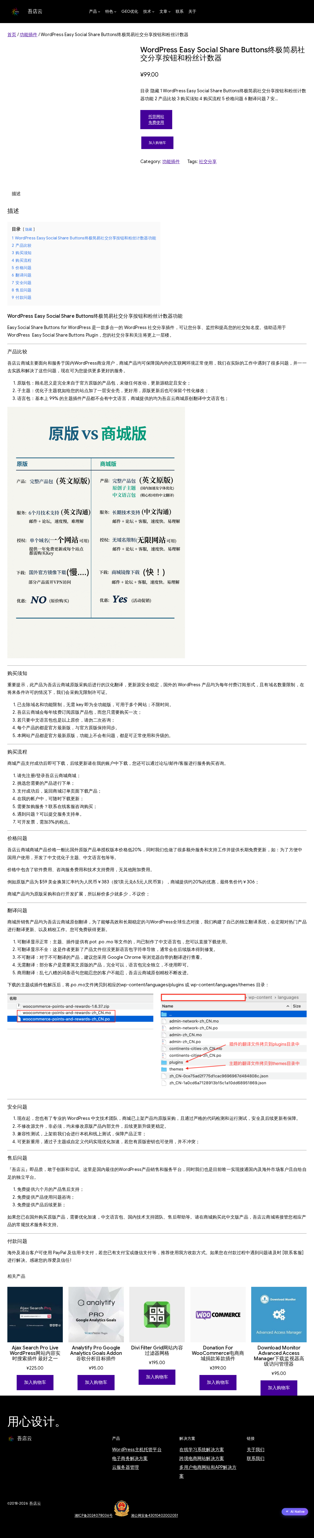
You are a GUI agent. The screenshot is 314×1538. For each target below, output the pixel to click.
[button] (295, 1512)
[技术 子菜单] (153, 11)
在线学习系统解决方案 (201, 1449)
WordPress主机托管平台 (137, 1449)
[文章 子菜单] (169, 11)
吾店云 (35, 11)
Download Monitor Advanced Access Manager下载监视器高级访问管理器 (279, 1356)
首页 (11, 34)
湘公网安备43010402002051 (154, 1515)
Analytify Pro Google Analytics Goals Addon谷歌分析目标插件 (96, 1353)
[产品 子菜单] (99, 11)
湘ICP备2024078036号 (94, 1515)
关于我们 (256, 1449)
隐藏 (28, 229)
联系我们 (256, 1458)
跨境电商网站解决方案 (201, 1458)
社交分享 (208, 161)
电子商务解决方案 (130, 1458)
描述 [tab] (16, 193)
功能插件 (29, 34)
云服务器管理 (125, 1467)
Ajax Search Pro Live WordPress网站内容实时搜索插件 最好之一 (35, 1353)
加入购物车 (157, 142)
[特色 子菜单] (115, 11)
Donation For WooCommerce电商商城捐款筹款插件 (218, 1353)
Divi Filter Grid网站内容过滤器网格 (157, 1350)
